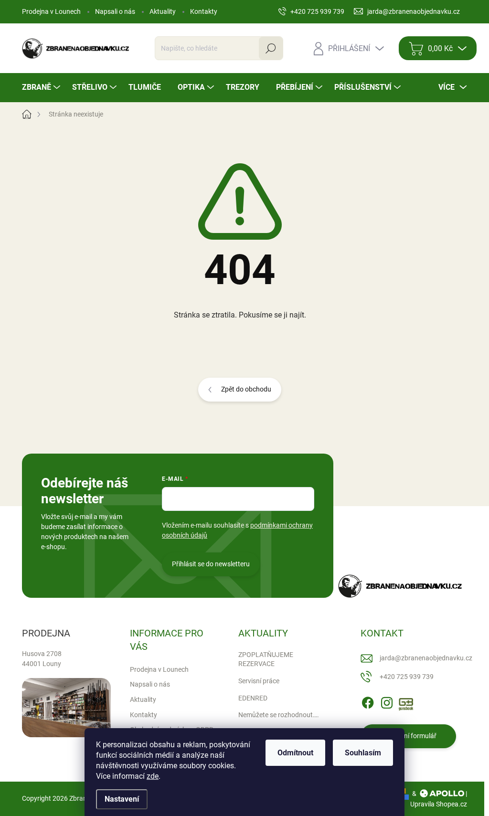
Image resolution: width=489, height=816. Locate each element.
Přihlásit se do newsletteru (211, 564)
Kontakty (203, 11)
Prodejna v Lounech (51, 11)
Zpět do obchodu (246, 389)
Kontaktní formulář (408, 736)
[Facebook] (368, 701)
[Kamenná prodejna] (66, 707)
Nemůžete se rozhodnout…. (278, 715)
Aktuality (162, 11)
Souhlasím (363, 752)
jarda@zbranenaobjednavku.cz (426, 658)
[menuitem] (42, 87)
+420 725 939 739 (407, 676)
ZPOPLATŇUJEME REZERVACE (265, 659)
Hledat (270, 48)
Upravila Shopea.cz (438, 804)
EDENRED (252, 698)
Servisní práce (258, 681)
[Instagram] (387, 701)
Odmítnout (295, 752)
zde (153, 776)
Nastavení (122, 799)
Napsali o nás (115, 11)
